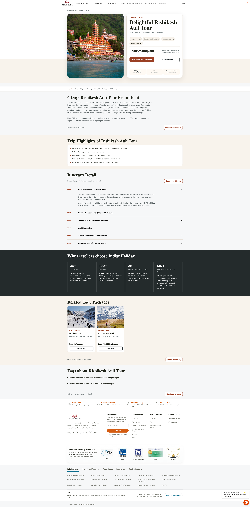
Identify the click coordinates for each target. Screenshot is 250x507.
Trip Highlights (80, 89)
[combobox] (166, 3)
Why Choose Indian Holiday (138, 430)
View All (164, 485)
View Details (81, 348)
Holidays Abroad (97, 3)
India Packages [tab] (73, 469)
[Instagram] (77, 432)
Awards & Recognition (139, 425)
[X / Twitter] (86, 432)
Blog (133, 437)
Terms (125, 434)
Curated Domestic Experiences (130, 3)
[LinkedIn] (90, 432)
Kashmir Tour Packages (121, 475)
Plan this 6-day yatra (173, 127)
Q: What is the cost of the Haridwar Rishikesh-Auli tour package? (94, 378)
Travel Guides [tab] (108, 469)
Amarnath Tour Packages (99, 479)
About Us (135, 418)
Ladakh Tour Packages (74, 485)
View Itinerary (167, 59)
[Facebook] (82, 432)
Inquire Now (118, 89)
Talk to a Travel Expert (173, 495)
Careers (134, 434)
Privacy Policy (112, 436)
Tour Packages (149, 3)
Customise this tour (173, 181)
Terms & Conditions (174, 418)
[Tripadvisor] (73, 432)
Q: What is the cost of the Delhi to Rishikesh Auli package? (91, 384)
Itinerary (89, 89)
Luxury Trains (111, 3)
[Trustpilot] (69, 432)
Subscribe (118, 430)
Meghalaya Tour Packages (146, 485)
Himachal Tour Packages (146, 475)
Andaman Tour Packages (122, 485)
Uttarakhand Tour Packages (171, 475)
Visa (151, 422)
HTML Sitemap (172, 422)
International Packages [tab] (90, 469)
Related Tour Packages (101, 89)
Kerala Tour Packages (98, 475)
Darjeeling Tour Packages (99, 485)
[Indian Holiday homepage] (74, 417)
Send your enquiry (174, 394)
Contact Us (153, 418)
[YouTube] (94, 432)
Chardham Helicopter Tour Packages (146, 480)
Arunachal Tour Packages (75, 479)
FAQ (111, 89)
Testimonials (136, 422)
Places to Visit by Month (155, 426)
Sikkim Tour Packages (169, 479)
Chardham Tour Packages (122, 479)
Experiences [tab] (121, 469)
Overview (70, 89)
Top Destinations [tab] (135, 469)
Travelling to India (82, 3)
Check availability (174, 360)
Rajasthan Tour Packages (75, 475)
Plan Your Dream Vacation (142, 59)
